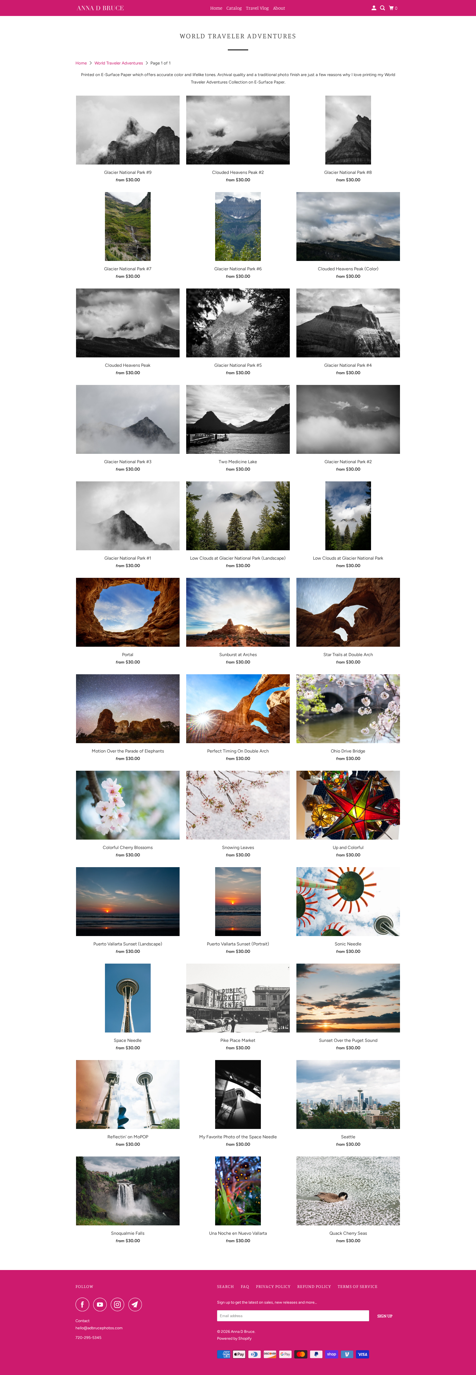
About (279, 8)
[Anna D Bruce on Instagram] (119, 1304)
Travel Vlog (257, 8)
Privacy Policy (273, 1286)
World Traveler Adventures (119, 63)
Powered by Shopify (234, 1338)
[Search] (383, 8)
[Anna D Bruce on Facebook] (83, 1304)
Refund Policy (314, 1286)
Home (216, 8)
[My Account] (374, 8)
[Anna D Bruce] (100, 8)
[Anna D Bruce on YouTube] (101, 1304)
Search (225, 1286)
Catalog (234, 8)
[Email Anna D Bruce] (136, 1304)
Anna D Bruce (243, 1331)
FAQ (245, 1286)
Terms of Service (358, 1286)
